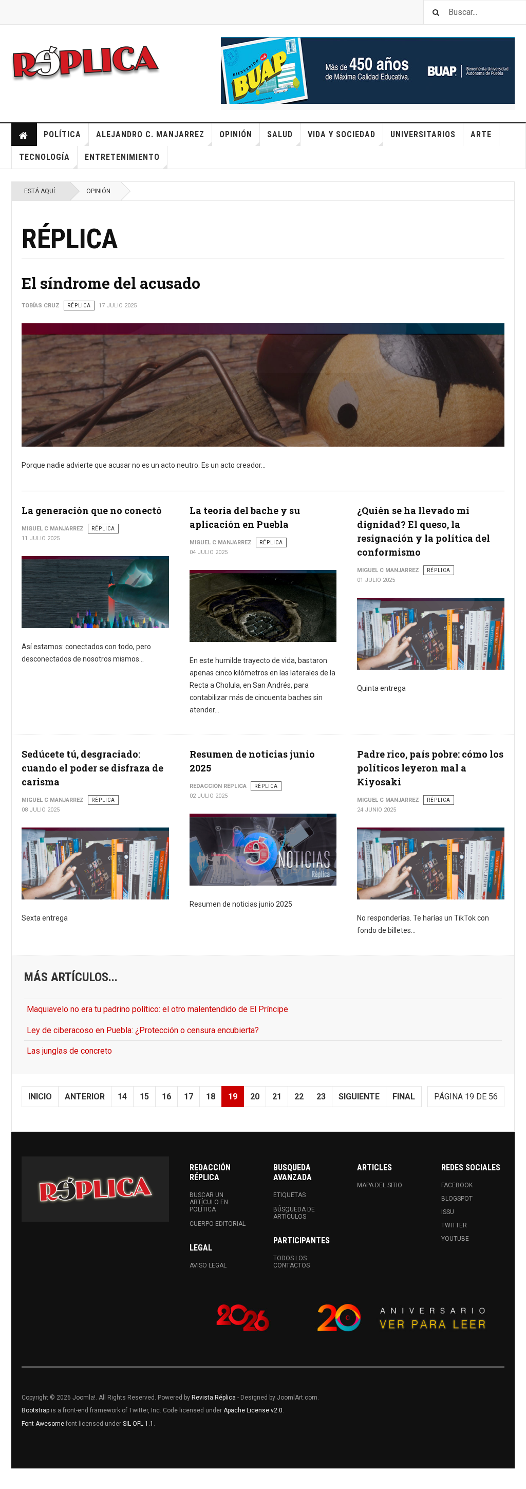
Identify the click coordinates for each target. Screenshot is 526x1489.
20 (254, 1096)
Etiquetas (289, 1195)
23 (321, 1096)
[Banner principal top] (368, 70)
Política (62, 134)
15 (144, 1096)
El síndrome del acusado (111, 283)
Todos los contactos (291, 1262)
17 (188, 1096)
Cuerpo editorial (218, 1223)
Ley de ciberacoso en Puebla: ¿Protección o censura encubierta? (143, 1030)
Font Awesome (43, 1423)
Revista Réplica (214, 1397)
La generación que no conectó (92, 510)
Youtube (455, 1238)
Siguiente (359, 1096)
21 (276, 1096)
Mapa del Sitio (379, 1185)
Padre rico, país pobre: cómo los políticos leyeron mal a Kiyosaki (430, 768)
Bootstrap (35, 1410)
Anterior (85, 1096)
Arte (481, 134)
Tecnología (44, 157)
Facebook (457, 1185)
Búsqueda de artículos (294, 1213)
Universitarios (423, 134)
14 (122, 1096)
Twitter (454, 1225)
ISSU (447, 1212)
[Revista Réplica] (85, 61)
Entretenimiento (122, 157)
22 (299, 1096)
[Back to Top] (10, 1478)
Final (403, 1096)
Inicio (24, 134)
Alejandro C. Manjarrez (150, 134)
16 (166, 1096)
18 (210, 1096)
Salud (280, 134)
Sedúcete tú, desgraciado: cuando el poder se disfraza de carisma (92, 768)
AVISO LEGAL (208, 1265)
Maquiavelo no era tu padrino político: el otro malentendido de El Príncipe (157, 1009)
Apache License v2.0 (253, 1410)
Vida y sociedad (341, 134)
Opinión (235, 134)
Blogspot (457, 1198)
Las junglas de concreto (69, 1051)
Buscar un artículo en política (209, 1202)
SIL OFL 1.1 (138, 1423)
